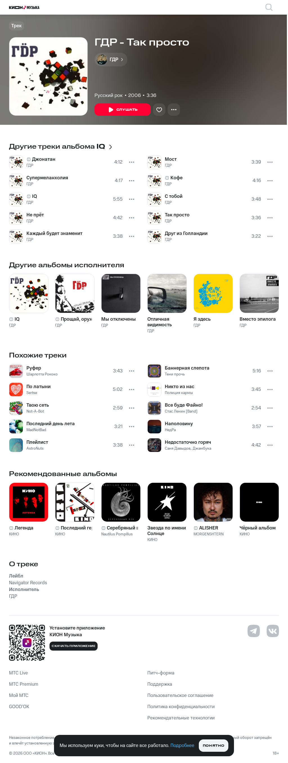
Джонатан (43, 159)
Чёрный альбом (258, 528)
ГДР (29, 165)
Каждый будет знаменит (54, 233)
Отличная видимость (159, 322)
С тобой (174, 196)
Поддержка (159, 684)
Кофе (176, 178)
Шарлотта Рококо (42, 374)
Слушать (127, 109)
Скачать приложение (73, 646)
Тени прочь (175, 374)
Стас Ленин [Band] (181, 411)
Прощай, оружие (79, 319)
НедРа (170, 430)
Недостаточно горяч (188, 442)
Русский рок (108, 95)
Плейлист (37, 442)
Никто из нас (179, 386)
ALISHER (208, 528)
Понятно (213, 745)
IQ (34, 196)
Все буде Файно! (184, 405)
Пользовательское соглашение (180, 695)
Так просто (177, 215)
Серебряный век (125, 528)
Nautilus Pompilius (117, 534)
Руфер (33, 368)
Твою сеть (37, 405)
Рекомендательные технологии (181, 718)
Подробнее (182, 745)
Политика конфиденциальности (181, 706)
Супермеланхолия (47, 178)
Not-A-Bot (35, 411)
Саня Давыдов (177, 448)
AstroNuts (35, 448)
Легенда (24, 528)
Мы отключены (118, 319)
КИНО (14, 534)
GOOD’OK (19, 706)
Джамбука (202, 448)
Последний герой (80, 528)
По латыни (38, 386)
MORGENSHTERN (209, 534)
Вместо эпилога (258, 319)
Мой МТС (18, 695)
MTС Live (18, 673)
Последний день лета (50, 423)
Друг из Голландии (186, 233)
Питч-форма (160, 673)
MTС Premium (23, 684)
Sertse (31, 393)
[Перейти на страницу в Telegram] (254, 631)
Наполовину (179, 423)
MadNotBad (36, 430)
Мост (171, 159)
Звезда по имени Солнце (166, 530)
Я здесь (202, 319)
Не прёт (35, 215)
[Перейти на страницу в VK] (273, 631)
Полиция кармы (179, 393)
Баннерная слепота (187, 368)
